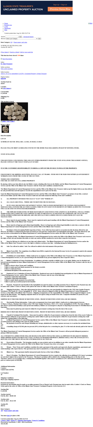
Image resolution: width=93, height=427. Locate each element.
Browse (3, 38)
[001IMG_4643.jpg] (5, 132)
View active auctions (7, 68)
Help (8, 420)
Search (3, 36)
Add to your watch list (26, 52)
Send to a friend (14, 52)
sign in (9, 415)
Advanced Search (28, 36)
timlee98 (3, 78)
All (11, 42)
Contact (3, 420)
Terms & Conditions (38, 420)
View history (5, 52)
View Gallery (10, 121)
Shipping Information (24, 420)
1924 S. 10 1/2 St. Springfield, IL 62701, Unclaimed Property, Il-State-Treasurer (24, 73)
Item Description (7, 59)
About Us (14, 420)
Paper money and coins (20, 42)
